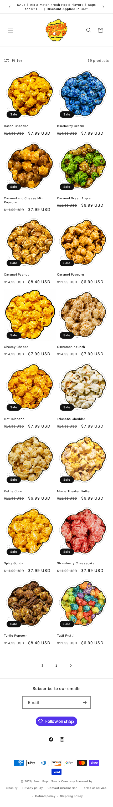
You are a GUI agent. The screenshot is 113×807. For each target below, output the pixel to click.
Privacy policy (32, 788)
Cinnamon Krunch (71, 347)
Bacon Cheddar (16, 126)
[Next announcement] (103, 7)
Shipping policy (71, 796)
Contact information (62, 788)
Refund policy (45, 796)
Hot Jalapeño (14, 419)
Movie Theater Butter (74, 491)
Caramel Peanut (16, 274)
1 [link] (42, 665)
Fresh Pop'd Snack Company (54, 781)
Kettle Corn (13, 491)
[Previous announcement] (10, 7)
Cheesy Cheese (16, 347)
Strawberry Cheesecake (76, 563)
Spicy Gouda (13, 563)
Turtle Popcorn (15, 635)
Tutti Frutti (65, 635)
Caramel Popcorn (70, 274)
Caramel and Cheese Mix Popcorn (23, 200)
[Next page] (70, 665)
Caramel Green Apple (74, 198)
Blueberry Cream (70, 126)
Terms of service (94, 788)
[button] (10, 30)
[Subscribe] (84, 702)
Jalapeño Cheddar (71, 419)
